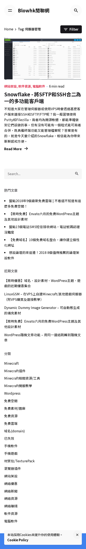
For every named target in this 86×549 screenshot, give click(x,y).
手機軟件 (11, 445)
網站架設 (10, 86)
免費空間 (11, 400)
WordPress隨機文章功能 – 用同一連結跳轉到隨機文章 (42, 337)
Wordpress (12, 393)
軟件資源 (24, 86)
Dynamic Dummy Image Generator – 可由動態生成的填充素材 (42, 310)
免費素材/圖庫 (14, 408)
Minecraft (11, 363)
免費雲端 (11, 423)
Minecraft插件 (14, 370)
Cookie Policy (17, 540)
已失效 (9, 438)
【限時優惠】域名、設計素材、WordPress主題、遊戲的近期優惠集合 (42, 283)
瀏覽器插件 (12, 468)
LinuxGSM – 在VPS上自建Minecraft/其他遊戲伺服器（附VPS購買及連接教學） (43, 297)
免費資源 (11, 415)
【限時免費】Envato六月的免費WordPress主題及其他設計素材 (42, 324)
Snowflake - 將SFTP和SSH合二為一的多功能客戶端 (42, 97)
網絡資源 (11, 498)
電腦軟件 (39, 86)
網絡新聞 (11, 491)
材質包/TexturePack (19, 461)
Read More (13, 148)
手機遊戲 (11, 453)
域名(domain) (14, 431)
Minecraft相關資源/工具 (22, 378)
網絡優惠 (11, 483)
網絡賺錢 (11, 506)
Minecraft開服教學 (18, 385)
